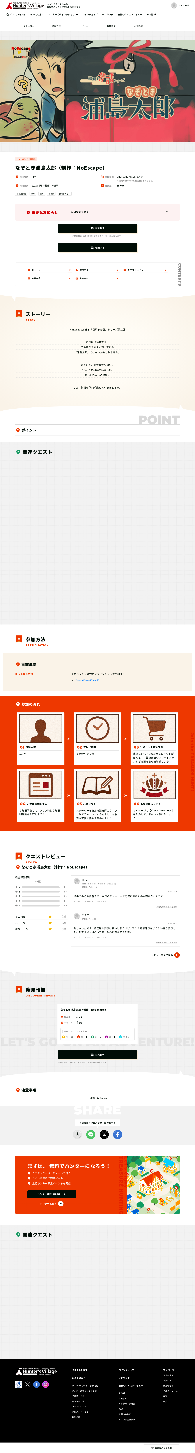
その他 (150, 14)
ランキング (107, 14)
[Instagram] (45, 1384)
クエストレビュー (171, 1390)
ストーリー (29, 26)
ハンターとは (78, 1401)
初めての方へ (37, 14)
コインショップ (90, 14)
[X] (104, 1134)
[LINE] (90, 1134)
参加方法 (56, 26)
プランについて (79, 1406)
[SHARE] (77, 1134)
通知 (165, 1396)
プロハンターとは (80, 1411)
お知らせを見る (80, 211)
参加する (100, 247)
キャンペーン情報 (127, 1403)
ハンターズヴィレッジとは (61, 14)
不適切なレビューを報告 (166, 906)
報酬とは (76, 1416)
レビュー (83, 26)
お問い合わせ (125, 1414)
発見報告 (111, 26)
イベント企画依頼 (127, 1419)
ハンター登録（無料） (49, 1194)
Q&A (121, 1409)
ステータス (168, 1375)
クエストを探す (18, 14)
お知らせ (138, 26)
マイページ (168, 1370)
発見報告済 (168, 1385)
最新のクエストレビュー (130, 14)
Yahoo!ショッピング (86, 680)
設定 (165, 1401)
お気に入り (168, 1380)
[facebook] (117, 1134)
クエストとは (78, 1395)
